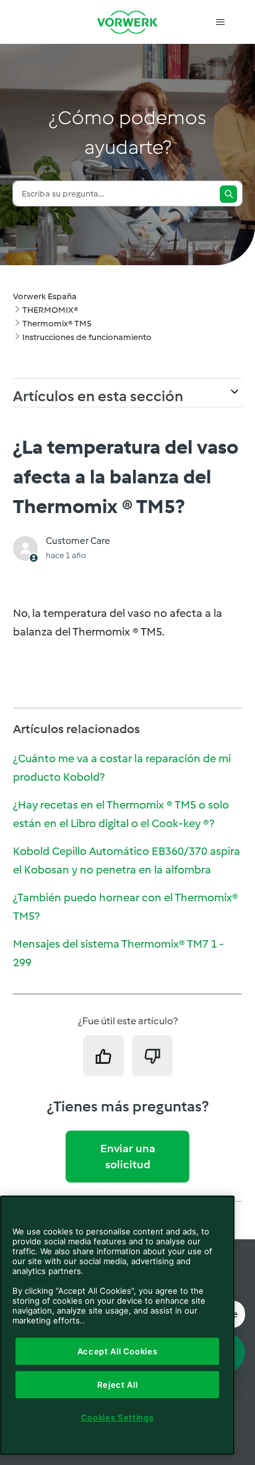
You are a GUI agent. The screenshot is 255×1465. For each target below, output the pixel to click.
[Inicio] (127, 22)
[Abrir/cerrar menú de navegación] (220, 22)
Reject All (117, 1385)
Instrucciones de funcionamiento (87, 337)
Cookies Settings (117, 1417)
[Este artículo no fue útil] (152, 1055)
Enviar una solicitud (127, 1156)
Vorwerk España (45, 296)
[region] (117, 1325)
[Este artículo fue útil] (103, 1055)
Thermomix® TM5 (57, 323)
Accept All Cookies (117, 1351)
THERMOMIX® (50, 310)
